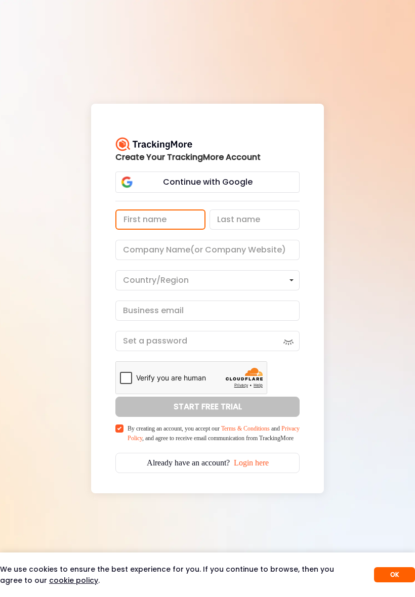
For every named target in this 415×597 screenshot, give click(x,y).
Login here (251, 462)
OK (394, 574)
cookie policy (73, 580)
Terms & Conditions (245, 428)
